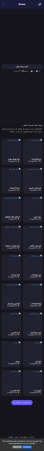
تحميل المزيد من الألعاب (23, 402)
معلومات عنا (23, 437)
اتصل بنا (31, 437)
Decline (17, 447)
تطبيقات (10, 437)
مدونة (16, 437)
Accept (27, 447)
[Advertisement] (22, 99)
